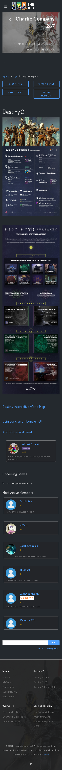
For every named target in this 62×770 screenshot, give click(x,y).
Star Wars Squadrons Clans (44, 723)
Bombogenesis (29, 545)
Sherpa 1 (27, 598)
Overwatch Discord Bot (13, 716)
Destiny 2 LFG (40, 682)
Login (15, 76)
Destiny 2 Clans (41, 677)
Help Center (8, 696)
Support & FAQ (9, 691)
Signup (5, 76)
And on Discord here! (17, 432)
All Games (7, 682)
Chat (54, 642)
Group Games (46, 84)
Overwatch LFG (10, 711)
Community (8, 686)
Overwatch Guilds (11, 721)
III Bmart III (26, 569)
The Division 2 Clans (44, 711)
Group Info (15, 84)
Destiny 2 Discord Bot (44, 686)
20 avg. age (46, 43)
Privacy (6, 677)
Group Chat (15, 92)
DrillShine (26, 501)
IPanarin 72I (27, 620)
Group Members (46, 94)
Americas (49, 49)
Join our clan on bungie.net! (22, 421)
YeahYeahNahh (29, 593)
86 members (28, 43)
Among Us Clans (42, 716)
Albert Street (31, 444)
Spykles (45, 754)
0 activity (34, 49)
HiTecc (24, 525)
